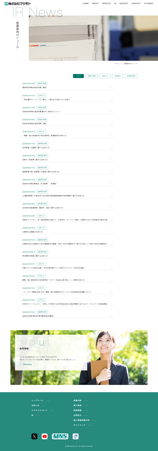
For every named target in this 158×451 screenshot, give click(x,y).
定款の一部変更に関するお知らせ (35, 160)
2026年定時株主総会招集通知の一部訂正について (41, 112)
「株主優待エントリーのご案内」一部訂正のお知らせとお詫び (46, 99)
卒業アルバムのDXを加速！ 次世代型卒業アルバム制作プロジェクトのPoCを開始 (53, 268)
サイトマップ (80, 425)
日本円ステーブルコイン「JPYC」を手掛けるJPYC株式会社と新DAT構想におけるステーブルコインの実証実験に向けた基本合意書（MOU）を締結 (67, 304)
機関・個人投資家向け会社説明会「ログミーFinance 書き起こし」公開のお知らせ (53, 280)
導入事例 (78, 405)
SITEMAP (148, 3)
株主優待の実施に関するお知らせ (35, 256)
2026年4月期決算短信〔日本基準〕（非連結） (40, 184)
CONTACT (136, 3)
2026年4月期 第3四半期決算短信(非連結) (37, 316)
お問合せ (78, 415)
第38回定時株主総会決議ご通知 (34, 87)
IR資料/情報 (92, 76)
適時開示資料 (131, 76)
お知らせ (105, 76)
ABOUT (95, 3)
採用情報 (78, 410)
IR (115, 3)
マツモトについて (39, 410)
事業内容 (78, 400)
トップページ (37, 400)
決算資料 (118, 76)
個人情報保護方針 (82, 420)
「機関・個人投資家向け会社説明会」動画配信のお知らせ (44, 136)
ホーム (117, 64)
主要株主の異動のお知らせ (32, 232)
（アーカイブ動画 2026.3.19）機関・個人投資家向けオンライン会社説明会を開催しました (56, 292)
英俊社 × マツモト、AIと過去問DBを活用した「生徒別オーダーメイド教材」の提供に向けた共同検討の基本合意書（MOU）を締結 (67, 220)
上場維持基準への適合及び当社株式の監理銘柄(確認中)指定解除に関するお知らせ (53, 196)
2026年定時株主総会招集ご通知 (34, 124)
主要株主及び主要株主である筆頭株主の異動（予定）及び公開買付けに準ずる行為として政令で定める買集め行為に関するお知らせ (67, 244)
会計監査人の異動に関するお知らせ (35, 148)
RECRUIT (124, 3)
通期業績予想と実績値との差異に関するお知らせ (41, 172)
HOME (86, 3)
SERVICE (106, 3)
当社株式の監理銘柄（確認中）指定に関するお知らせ (42, 208)
